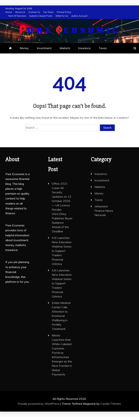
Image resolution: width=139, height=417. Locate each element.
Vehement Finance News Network (103, 211)
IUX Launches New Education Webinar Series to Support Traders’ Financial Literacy (62, 251)
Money (24, 48)
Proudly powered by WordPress (39, 403)
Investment (44, 48)
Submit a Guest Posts (40, 15)
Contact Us (34, 12)
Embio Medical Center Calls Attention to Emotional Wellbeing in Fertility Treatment (61, 316)
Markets (65, 48)
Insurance (84, 48)
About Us (20, 12)
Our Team (48, 12)
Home (8, 12)
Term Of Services (17, 15)
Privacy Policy (64, 12)
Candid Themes (110, 403)
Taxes (103, 48)
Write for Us (62, 15)
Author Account (79, 15)
